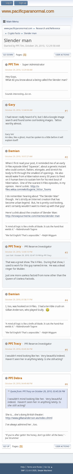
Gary (11, 105)
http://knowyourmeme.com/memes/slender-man (32, 216)
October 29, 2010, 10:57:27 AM (18, 156)
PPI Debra (15, 378)
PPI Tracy (14, 246)
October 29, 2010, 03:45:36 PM (18, 349)
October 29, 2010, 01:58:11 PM (18, 299)
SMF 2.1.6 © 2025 (28, 470)
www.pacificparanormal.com (28, 11)
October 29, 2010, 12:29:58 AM (18, 69)
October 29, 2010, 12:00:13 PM (18, 251)
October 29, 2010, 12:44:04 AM (18, 110)
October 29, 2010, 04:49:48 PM (18, 383)
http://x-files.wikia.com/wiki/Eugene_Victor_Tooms (28, 188)
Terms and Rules (34, 467)
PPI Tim (13, 64)
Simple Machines (45, 470)
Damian (14, 151)
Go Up (6, 446)
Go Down (8, 54)
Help (23, 467)
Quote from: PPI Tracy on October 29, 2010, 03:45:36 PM (37, 391)
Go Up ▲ (48, 467)
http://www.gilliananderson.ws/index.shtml (28, 418)
